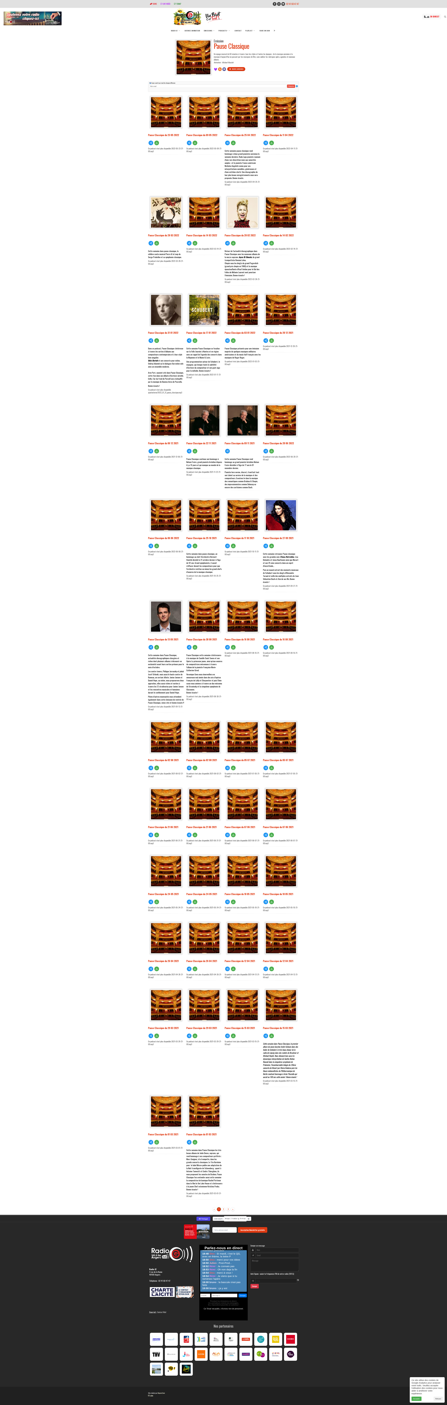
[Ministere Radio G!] (216, 1339)
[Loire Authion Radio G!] (156, 1369)
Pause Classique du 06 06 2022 (163, 538)
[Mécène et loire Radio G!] (171, 1339)
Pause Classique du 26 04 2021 (163, 961)
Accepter (416, 1399)
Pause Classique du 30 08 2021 (201, 639)
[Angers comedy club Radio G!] (186, 1369)
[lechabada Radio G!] (290, 1339)
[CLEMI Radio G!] (276, 1354)
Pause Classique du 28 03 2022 (163, 235)
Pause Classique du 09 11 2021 (240, 443)
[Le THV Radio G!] (156, 1354)
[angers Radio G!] (186, 1339)
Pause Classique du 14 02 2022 (278, 235)
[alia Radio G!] (216, 1354)
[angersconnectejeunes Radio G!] (186, 1354)
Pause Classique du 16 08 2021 (240, 639)
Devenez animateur (192, 30)
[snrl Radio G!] (246, 1339)
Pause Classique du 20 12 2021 (278, 332)
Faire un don (264, 30)
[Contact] (224, 69)
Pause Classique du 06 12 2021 (163, 443)
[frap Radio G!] (261, 1339)
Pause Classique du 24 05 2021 (163, 894)
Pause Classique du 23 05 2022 (163, 135)
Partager (203, 1219)
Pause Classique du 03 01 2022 (240, 332)
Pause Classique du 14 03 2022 (201, 235)
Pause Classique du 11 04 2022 (278, 135)
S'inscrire (291, 86)
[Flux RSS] (220, 69)
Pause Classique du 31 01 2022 (163, 332)
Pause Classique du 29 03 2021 (163, 1028)
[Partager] (151, 143)
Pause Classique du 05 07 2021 (240, 760)
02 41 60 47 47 (292, 4)
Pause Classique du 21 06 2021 (163, 827)
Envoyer (254, 1286)
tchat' (178, 3)
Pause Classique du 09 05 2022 (201, 135)
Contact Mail (161, 1312)
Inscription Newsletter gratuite (252, 1230)
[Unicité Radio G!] (201, 1354)
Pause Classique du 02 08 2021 (163, 760)
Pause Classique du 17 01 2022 (201, 332)
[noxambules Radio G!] (246, 1354)
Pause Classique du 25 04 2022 (240, 135)
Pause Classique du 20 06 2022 (278, 443)
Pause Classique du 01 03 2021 (163, 1134)
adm (151, 1395)
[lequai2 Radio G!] (276, 1339)
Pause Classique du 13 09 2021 (163, 639)
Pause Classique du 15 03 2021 (240, 1028)
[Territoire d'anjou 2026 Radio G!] (156, 1339)
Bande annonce (237, 69)
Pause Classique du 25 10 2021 (201, 538)
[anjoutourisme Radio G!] (261, 1354)
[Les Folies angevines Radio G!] (290, 1354)
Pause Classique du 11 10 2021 (239, 538)
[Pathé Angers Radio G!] (171, 1369)
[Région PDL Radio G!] (201, 1339)
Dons (154, 3)
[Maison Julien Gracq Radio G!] (171, 1354)
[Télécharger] (156, 143)
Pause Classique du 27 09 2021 (278, 538)
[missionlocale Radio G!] (231, 1354)
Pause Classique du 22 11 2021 (201, 443)
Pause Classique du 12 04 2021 (240, 961)
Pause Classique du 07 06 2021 (240, 827)
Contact (238, 30)
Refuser (438, 1399)
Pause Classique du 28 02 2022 (240, 235)
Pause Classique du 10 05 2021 (240, 894)
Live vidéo (166, 3)
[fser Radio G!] (231, 1339)
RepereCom (161, 1393)
